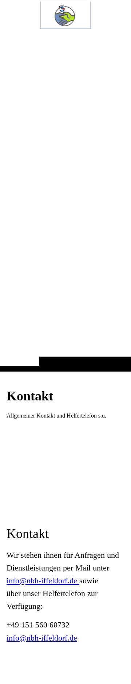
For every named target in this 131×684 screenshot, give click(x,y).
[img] (65, 200)
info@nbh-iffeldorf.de (43, 580)
